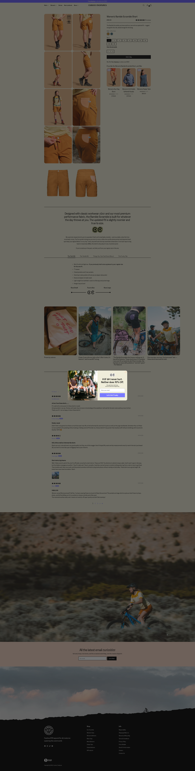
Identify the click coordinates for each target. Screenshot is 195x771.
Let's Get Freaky (112, 395)
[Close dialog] (125, 372)
